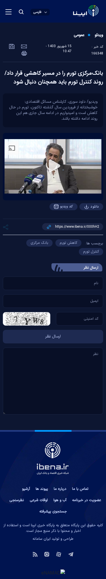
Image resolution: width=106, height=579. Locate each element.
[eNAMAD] (53, 572)
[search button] (21, 11)
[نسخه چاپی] (24, 53)
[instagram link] (46, 554)
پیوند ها (42, 489)
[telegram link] (70, 554)
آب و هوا (59, 500)
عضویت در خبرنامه (86, 500)
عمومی (79, 35)
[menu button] (8, 11)
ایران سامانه (42, 539)
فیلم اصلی (83, 222)
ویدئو (99, 35)
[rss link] (35, 554)
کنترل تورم (91, 252)
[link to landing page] (72, 11)
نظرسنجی (16, 500)
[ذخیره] (12, 46)
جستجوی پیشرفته (53, 511)
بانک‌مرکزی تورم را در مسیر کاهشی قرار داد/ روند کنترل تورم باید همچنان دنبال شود (54, 78)
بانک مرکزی (39, 243)
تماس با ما (80, 489)
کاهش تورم (68, 243)
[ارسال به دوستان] (23, 46)
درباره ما (60, 489)
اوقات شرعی (39, 500)
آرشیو (26, 489)
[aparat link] (58, 554)
